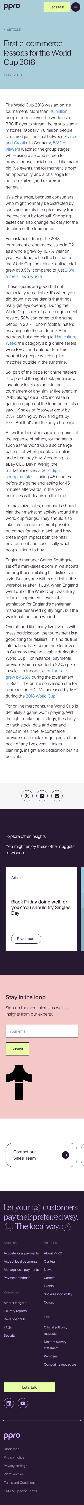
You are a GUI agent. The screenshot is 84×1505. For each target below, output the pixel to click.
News (48, 1269)
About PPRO (53, 1253)
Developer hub (14, 1319)
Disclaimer (11, 1449)
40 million (58, 111)
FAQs (8, 1327)
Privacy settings (15, 1466)
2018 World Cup (41, 696)
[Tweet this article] (27, 795)
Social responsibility (58, 1294)
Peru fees (51, 1356)
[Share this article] (42, 795)
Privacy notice (14, 1457)
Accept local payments (20, 1261)
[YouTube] (23, 1403)
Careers (49, 1278)
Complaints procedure (60, 1364)
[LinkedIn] (9, 1403)
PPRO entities (13, 1474)
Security (10, 1335)
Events (49, 1286)
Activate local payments (21, 1253)
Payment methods (17, 1278)
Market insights (15, 1303)
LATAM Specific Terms (20, 1491)
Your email (18, 1031)
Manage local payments (21, 1269)
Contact (49, 1302)
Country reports (15, 1311)
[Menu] (75, 7)
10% (10, 422)
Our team (50, 1261)
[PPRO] (12, 7)
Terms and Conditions (19, 1482)
